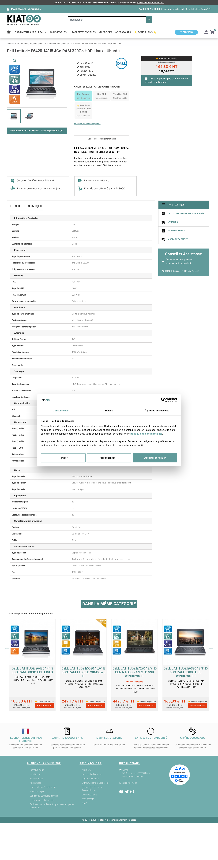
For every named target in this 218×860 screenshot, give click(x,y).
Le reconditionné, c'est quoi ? (43, 787)
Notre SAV (86, 770)
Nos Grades (35, 783)
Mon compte (88, 799)
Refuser (63, 457)
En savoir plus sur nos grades (87, 124)
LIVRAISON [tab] (173, 222)
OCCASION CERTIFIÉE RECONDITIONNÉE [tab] (186, 213)
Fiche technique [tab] (176, 205)
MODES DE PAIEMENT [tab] (178, 239)
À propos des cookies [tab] (157, 410)
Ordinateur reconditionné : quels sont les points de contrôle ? (52, 806)
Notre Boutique (37, 770)
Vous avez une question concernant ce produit (179, 261)
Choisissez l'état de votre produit (97, 86)
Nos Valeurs (35, 774)
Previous (7, 648)
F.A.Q (84, 803)
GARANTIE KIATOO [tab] (176, 231)
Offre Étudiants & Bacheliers (95, 783)
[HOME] (10, 32)
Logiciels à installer (91, 778)
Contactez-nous (89, 794)
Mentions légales (38, 791)
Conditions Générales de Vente (44, 795)
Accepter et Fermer (155, 457)
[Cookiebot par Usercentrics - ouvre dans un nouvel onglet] (163, 400)
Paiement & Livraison (92, 774)
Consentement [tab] (61, 410)
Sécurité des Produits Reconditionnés (92, 789)
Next (211, 648)
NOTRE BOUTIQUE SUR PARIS (150, 3)
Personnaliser (107, 457)
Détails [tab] (109, 410)
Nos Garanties (36, 778)
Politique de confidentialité (42, 800)
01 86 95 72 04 (151, 9)
